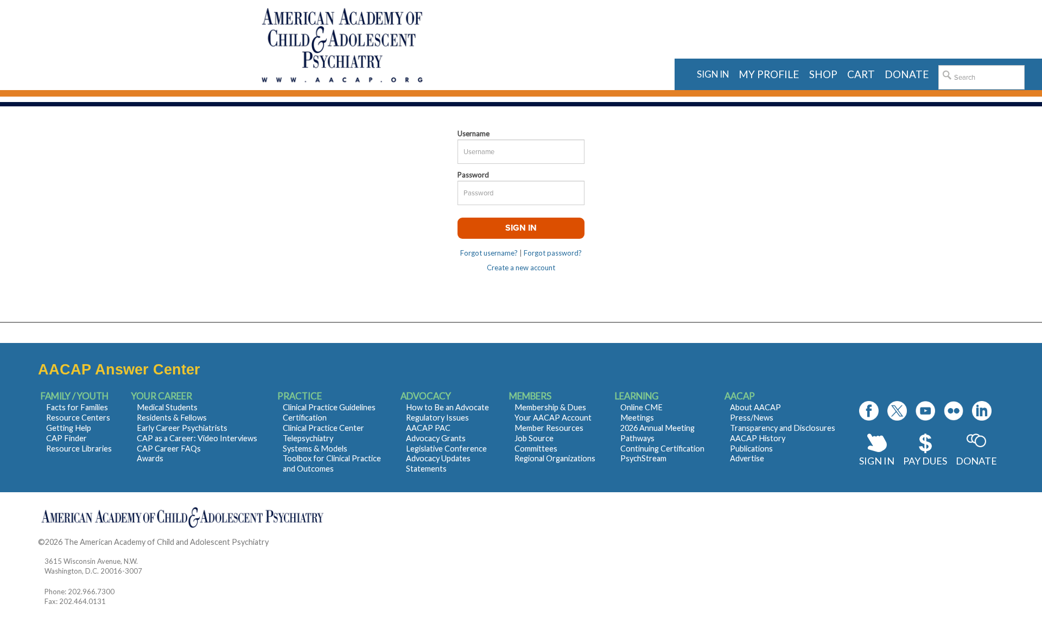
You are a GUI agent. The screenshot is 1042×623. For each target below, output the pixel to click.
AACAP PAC (428, 428)
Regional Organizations (554, 458)
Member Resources (548, 428)
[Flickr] (953, 411)
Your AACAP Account (553, 417)
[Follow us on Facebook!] (869, 411)
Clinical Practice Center (323, 428)
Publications (751, 448)
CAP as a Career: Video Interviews (197, 438)
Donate (976, 461)
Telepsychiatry (308, 438)
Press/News (751, 417)
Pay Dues (925, 461)
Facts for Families (77, 407)
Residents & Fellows (172, 417)
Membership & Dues (550, 407)
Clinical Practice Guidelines (329, 407)
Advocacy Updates (438, 458)
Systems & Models (315, 448)
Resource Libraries (79, 448)
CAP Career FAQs (169, 448)
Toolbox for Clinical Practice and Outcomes (332, 463)
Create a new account (521, 267)
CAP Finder (66, 438)
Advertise (747, 458)
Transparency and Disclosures (782, 428)
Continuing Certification (662, 448)
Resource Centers (78, 417)
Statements (426, 468)
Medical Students (167, 407)
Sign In (876, 461)
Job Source (534, 438)
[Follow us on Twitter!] (897, 411)
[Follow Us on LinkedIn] (982, 411)
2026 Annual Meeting (657, 428)
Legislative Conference (446, 448)
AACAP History (757, 438)
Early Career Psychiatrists (182, 428)
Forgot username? (489, 253)
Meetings (637, 417)
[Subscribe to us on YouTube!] (925, 411)
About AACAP (755, 407)
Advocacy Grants (436, 438)
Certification (305, 417)
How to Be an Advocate (447, 407)
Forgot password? (553, 253)
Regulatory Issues (437, 417)
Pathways (637, 438)
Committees (535, 448)
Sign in (713, 74)
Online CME (641, 407)
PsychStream (643, 458)
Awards (150, 458)
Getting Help (68, 428)
